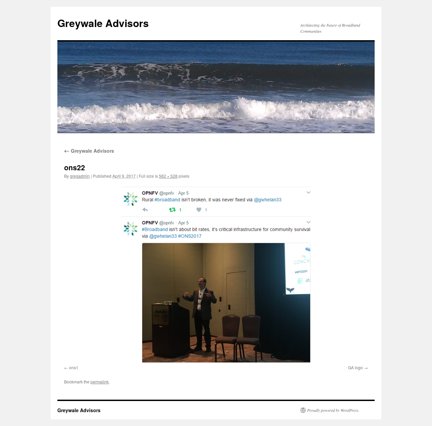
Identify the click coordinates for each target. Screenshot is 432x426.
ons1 (73, 367)
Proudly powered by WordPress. (333, 410)
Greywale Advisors (103, 23)
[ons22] (216, 273)
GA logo (355, 367)
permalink (99, 381)
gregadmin (80, 176)
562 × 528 (168, 176)
